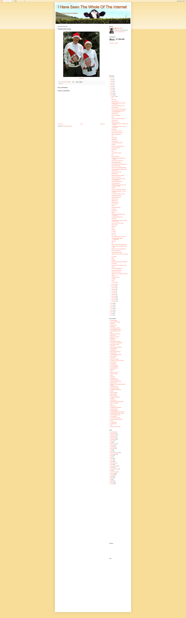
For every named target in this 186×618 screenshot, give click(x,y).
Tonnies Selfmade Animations (116, 419)
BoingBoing (112, 338)
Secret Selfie (114, 263)
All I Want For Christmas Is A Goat (118, 193)
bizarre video (113, 443)
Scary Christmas (115, 173)
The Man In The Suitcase (115, 417)
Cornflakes (114, 278)
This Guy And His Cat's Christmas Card (119, 164)
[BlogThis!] (77, 82)
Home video (112, 436)
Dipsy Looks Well (115, 101)
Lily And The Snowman (116, 177)
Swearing (113, 229)
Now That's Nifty (113, 382)
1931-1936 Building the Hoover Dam (119, 236)
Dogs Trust (112, 345)
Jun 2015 (114, 292)
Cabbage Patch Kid (115, 277)
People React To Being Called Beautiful (119, 261)
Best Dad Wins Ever (115, 156)
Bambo (113, 228)
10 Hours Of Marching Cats (117, 268)
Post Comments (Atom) (67, 126)
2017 (112, 91)
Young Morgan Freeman (116, 195)
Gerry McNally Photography (115, 354)
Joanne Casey (64, 81)
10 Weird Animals (115, 107)
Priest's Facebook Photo (116, 134)
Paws (113, 151)
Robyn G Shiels (113, 394)
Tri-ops (111, 420)
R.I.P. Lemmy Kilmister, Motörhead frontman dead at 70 (118, 111)
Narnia (113, 280)
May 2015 (114, 294)
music (111, 461)
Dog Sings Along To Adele (117, 252)
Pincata (113, 205)
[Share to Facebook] (80, 82)
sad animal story (113, 471)
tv (110, 479)
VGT (111, 425)
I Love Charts (113, 363)
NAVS (111, 375)
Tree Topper (114, 218)
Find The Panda (115, 113)
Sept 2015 (114, 287)
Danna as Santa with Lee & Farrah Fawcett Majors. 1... (118, 179)
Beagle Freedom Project (115, 333)
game (111, 455)
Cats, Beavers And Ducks (115, 341)
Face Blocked (113, 350)
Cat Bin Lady (113, 432)
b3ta (111, 332)
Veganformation (113, 423)
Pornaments (114, 129)
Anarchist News (113, 325)
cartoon (111, 445)
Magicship (112, 369)
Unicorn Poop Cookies (116, 250)
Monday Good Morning (116, 197)
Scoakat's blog (113, 400)
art (110, 442)
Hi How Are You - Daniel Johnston (117, 360)
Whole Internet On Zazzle (115, 426)
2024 (112, 79)
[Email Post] (73, 81)
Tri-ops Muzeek (113, 422)
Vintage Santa (114, 137)
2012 (112, 306)
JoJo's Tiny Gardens (114, 366)
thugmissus (81, 78)
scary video (112, 473)
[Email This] (76, 82)
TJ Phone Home (115, 282)
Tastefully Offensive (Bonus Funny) (117, 411)
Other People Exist (114, 386)
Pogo (113, 117)
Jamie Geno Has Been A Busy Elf (118, 118)
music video (112, 463)
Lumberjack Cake (115, 202)
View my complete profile (120, 31)
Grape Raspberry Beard (116, 162)
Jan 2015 (114, 301)
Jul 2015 (113, 291)
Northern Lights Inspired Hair (117, 160)
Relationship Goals (115, 122)
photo (62, 83)
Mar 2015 (114, 297)
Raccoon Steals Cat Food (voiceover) (119, 109)
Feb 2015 (114, 299)
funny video (112, 454)
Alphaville (112, 323)
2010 (112, 310)
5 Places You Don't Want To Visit (118, 105)
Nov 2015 (114, 284)
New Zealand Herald (114, 379)
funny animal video (114, 452)
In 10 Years (114, 233)
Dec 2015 (114, 96)
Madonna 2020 (115, 200)
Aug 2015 (114, 289)
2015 (112, 94)
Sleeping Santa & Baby (116, 272)
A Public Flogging (113, 320)
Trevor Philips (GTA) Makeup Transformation (117, 239)
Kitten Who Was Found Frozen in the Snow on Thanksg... (119, 185)
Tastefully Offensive (114, 410)
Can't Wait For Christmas (116, 152)
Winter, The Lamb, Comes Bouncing (119, 248)
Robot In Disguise (113, 392)
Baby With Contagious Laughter (118, 175)
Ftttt (112, 154)
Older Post (102, 124)
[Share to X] (79, 82)
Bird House (114, 234)
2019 (112, 88)
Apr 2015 (114, 296)
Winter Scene (114, 149)
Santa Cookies (114, 120)
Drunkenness (113, 435)
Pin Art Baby (114, 256)
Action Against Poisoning (115, 322)
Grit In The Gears (113, 356)
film (111, 449)
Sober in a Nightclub (114, 403)
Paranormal (112, 439)
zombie (111, 483)
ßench (111, 404)
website (111, 482)
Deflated (113, 212)
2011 (112, 308)
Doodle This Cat (115, 204)
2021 (112, 84)
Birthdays (113, 187)
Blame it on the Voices (114, 336)
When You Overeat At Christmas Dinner (119, 244)
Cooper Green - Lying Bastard (116, 342)
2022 (112, 83)
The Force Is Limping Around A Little (119, 189)
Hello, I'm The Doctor (114, 359)
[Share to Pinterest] (82, 82)
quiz (111, 470)
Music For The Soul (114, 372)
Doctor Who (112, 433)
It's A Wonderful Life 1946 (116, 130)
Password (113, 144)
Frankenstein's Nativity (116, 207)
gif (110, 457)
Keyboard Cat (113, 437)
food (111, 451)
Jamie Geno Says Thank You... (118, 132)
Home (81, 124)
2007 (112, 315)
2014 (112, 303)
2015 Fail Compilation (116, 115)
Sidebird (113, 275)
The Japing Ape (113, 416)
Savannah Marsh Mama (115, 397)
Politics (111, 440)
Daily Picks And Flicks (114, 344)
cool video (112, 448)
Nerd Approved (113, 378)
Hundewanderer (113, 362)
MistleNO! (113, 260)
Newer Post (60, 124)
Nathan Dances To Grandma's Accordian (120, 273)
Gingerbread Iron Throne (116, 172)
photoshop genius (114, 469)
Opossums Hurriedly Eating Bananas (119, 167)
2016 (112, 93)
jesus (111, 460)
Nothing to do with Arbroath (115, 381)
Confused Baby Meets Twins (117, 216)
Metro (111, 370)
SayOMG (112, 398)
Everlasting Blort (113, 348)
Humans (113, 266)
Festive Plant (114, 139)
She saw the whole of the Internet (117, 401)
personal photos (113, 466)
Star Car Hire (113, 405)
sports (111, 476)
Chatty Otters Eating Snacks (117, 142)
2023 (112, 81)
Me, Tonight (114, 99)
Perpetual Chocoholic (114, 388)
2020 (112, 86)
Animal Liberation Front (115, 328)
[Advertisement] (118, 58)
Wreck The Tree (115, 224)
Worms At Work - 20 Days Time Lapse (119, 265)
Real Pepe (114, 209)
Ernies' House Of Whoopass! (116, 347)
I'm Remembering (113, 365)
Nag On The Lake (113, 373)
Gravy (113, 258)
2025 (112, 77)
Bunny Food (112, 339)
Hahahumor (112, 357)
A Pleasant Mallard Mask (116, 270)
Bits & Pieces (113, 335)
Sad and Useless (113, 395)
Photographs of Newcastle (115, 389)
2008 (112, 313)
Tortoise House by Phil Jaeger (117, 223)
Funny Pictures (113, 353)
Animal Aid (112, 326)
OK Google (114, 241)
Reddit (111, 391)
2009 (112, 311)
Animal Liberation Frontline (115, 329)
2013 (112, 305)
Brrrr (112, 136)
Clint (112, 242)
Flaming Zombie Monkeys (115, 351)
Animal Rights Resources (115, 330)
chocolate (112, 446)
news (111, 464)
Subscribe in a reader (113, 43)
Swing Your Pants (113, 408)
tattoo (111, 477)
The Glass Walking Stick (115, 414)
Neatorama (112, 376)
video (111, 480)
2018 (112, 89)
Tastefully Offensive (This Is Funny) (117, 413)
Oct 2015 (113, 286)
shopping (112, 474)
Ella (112, 97)
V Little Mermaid (115, 141)
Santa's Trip (114, 226)
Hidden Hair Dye (115, 198)
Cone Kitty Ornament (116, 147)
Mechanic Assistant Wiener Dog (118, 146)
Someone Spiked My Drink (117, 181)
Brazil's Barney (114, 210)
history (111, 458)
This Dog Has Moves (116, 183)
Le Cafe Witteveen (114, 367)
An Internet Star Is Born (116, 165)
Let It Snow (114, 231)
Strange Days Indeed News (115, 407)
